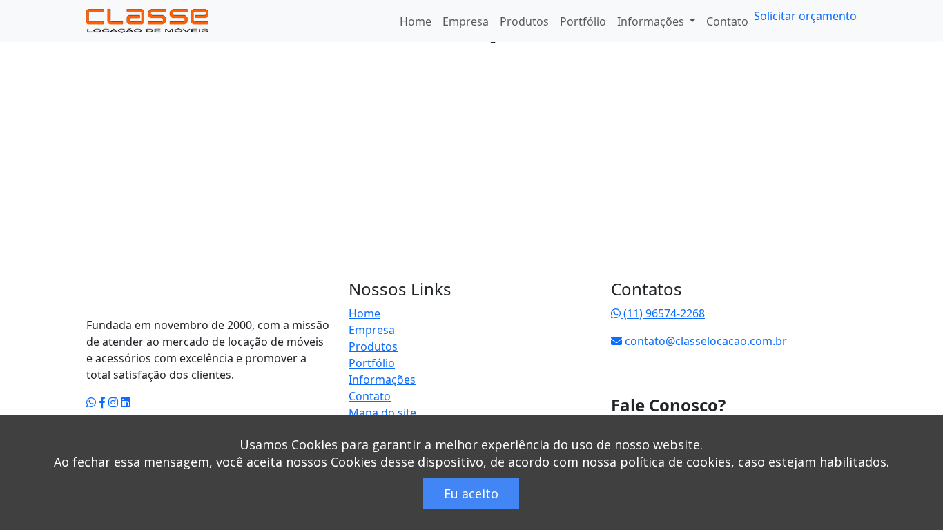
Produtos (524, 21)
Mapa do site (382, 412)
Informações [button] (652, 21)
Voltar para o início (173, 297)
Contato (727, 21)
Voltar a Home (138, 91)
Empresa (466, 21)
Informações (382, 379)
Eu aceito (471, 493)
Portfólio (583, 21)
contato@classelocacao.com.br (704, 341)
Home (415, 21)
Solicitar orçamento (805, 15)
